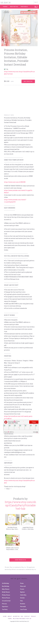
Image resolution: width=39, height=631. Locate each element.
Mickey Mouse (6, 595)
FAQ (22, 616)
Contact (27, 616)
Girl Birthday (5, 583)
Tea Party (4, 609)
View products (20, 559)
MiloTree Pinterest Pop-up (22, 618)
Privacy (33, 616)
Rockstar (22, 603)
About (10, 616)
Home (5, 616)
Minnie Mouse (6, 598)
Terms (10, 618)
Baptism (22, 592)
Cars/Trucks (23, 609)
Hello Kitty (23, 595)
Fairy (21, 600)
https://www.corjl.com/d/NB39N (14, 182)
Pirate (22, 583)
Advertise (16, 616)
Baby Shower (5, 589)
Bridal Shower (6, 592)
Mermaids (23, 606)
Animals (22, 598)
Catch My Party (19, 2)
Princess (4, 603)
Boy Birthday (5, 586)
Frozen (22, 589)
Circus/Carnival (6, 600)
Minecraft (23, 586)
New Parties (14, 6)
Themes (5, 6)
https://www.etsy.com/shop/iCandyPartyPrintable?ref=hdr (20, 505)
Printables (24, 6)
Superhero (5, 606)
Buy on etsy (28, 81)
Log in (36, 2)
